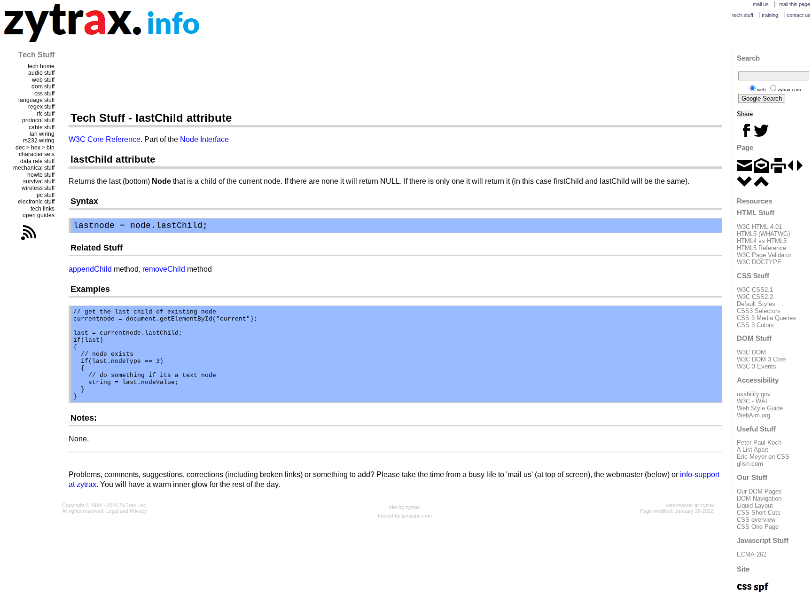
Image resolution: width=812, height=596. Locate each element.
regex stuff (41, 106)
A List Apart (752, 449)
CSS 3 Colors (755, 325)
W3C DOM (751, 352)
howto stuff (41, 175)
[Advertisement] (396, 80)
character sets (37, 154)
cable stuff (42, 127)
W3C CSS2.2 (755, 296)
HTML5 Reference (761, 247)
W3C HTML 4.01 (759, 226)
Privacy (138, 511)
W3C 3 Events (756, 366)
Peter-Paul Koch (759, 442)
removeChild (163, 269)
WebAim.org (753, 415)
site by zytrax (404, 507)
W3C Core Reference (105, 139)
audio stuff (41, 73)
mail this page (794, 4)
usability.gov (754, 394)
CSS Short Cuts (759, 512)
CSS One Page (758, 526)
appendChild (90, 269)
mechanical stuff (34, 168)
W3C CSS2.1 (755, 289)
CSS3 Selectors (759, 310)
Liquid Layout (755, 505)
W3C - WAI (752, 401)
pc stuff (46, 195)
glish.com (750, 463)
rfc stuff (46, 113)
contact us (799, 15)
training (770, 15)
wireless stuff (38, 188)
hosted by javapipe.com (405, 515)
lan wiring (42, 134)
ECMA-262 (751, 554)
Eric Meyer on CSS (763, 456)
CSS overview (756, 519)
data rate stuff (37, 161)
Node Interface (204, 139)
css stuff (44, 93)
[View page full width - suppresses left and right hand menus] (795, 170)
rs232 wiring (39, 140)
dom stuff (43, 86)
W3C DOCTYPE (759, 262)
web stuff (43, 80)
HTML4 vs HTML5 (762, 240)
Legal (112, 511)
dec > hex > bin (35, 147)
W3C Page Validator (764, 255)
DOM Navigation (759, 498)
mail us (761, 4)
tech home (41, 66)
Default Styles (756, 303)
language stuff (36, 100)
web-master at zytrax (690, 505)
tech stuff (742, 15)
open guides (39, 215)
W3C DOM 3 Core (761, 359)
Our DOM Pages (759, 491)
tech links (43, 208)
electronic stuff (36, 201)
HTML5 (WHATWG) (763, 233)
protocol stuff (38, 120)
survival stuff (39, 181)
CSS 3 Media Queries (766, 318)
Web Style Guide (760, 408)
